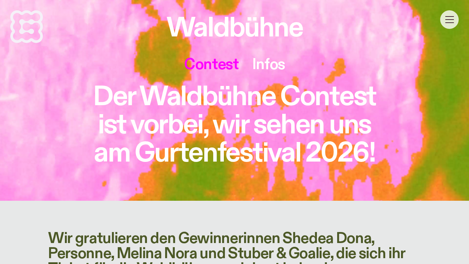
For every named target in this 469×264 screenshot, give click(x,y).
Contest (211, 64)
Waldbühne (234, 27)
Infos (268, 64)
